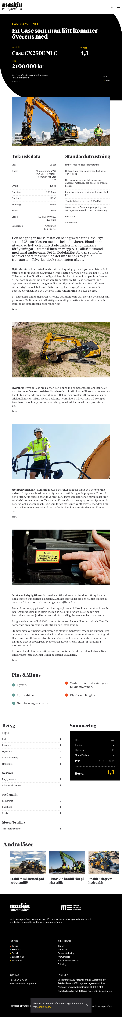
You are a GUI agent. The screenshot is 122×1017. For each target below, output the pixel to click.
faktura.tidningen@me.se (100, 991)
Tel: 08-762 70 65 (19, 980)
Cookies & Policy (66, 953)
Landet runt (18, 957)
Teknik (15, 953)
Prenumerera (64, 957)
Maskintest (17, 961)
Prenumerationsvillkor (68, 961)
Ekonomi (16, 950)
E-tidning (62, 964)
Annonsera (63, 950)
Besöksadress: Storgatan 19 (23, 984)
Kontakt (61, 946)
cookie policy (44, 1007)
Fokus (15, 946)
